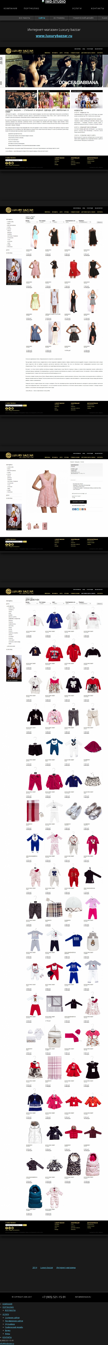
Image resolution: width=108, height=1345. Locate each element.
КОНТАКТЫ (97, 8)
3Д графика (10, 1324)
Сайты (42, 18)
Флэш (7, 1333)
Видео (7, 1330)
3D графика (59, 18)
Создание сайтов (12, 1317)
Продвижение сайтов (14, 1321)
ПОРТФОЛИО (31, 8)
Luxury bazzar (46, 1267)
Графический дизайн (83, 18)
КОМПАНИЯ (10, 8)
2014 (34, 1267)
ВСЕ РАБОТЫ (10, 1310)
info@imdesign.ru (83, 1297)
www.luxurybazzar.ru (54, 35)
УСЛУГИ (77, 8)
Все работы (24, 18)
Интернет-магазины (66, 1267)
